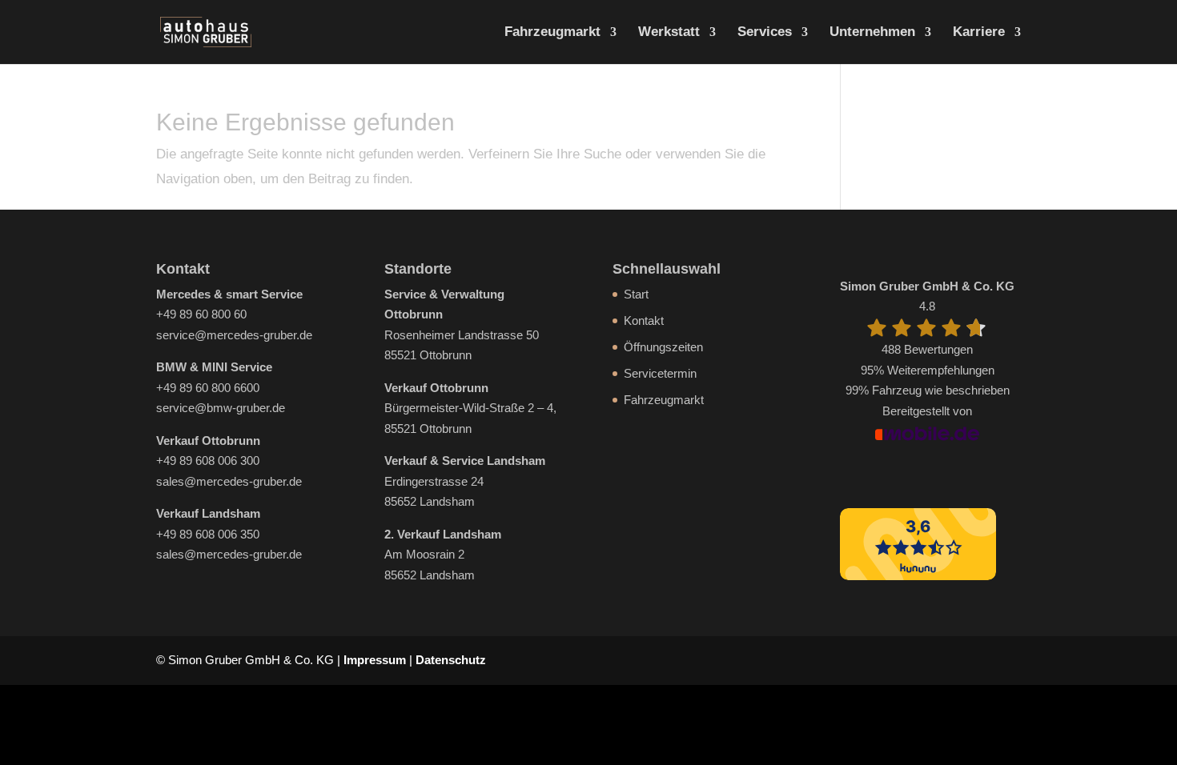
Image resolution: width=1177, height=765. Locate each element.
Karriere (979, 32)
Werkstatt (669, 32)
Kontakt (644, 320)
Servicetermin (660, 373)
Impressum (374, 660)
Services (764, 32)
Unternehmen (872, 32)
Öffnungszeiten (663, 347)
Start (636, 294)
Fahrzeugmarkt (552, 32)
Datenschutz (451, 660)
